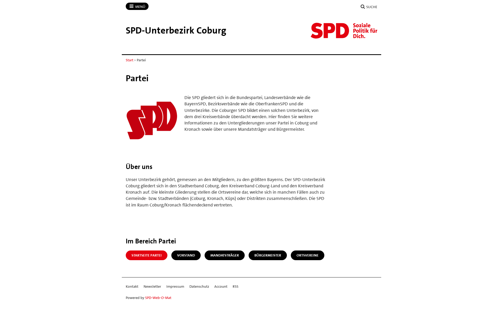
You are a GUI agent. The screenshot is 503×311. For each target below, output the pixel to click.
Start (129, 60)
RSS (235, 286)
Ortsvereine (308, 255)
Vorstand (186, 255)
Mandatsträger (224, 255)
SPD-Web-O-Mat (158, 297)
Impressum (175, 286)
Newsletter (152, 286)
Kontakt (132, 286)
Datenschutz (199, 286)
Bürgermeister (267, 255)
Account (220, 286)
